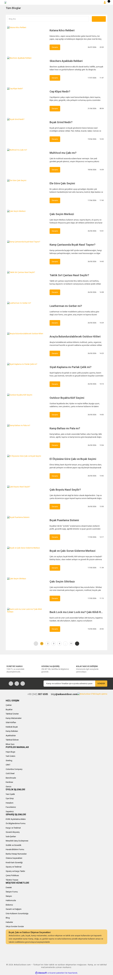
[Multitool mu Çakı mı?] (27, 162)
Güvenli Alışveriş (13, 832)
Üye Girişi (10, 798)
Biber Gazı (10, 744)
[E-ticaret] (56, 973)
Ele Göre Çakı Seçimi (62, 183)
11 (71, 644)
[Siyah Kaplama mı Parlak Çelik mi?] (27, 376)
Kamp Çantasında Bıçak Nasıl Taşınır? (72, 244)
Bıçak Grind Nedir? (61, 122)
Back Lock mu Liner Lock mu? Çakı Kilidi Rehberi (77, 612)
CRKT (8, 765)
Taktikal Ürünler (12, 714)
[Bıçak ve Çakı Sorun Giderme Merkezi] (27, 560)
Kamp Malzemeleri (13, 718)
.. (65, 644)
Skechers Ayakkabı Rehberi (66, 60)
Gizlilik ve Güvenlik (13, 845)
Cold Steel (10, 773)
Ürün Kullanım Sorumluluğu (17, 913)
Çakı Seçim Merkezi (62, 214)
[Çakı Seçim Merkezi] (27, 223)
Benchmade (11, 778)
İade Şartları (11, 836)
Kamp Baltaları (12, 731)
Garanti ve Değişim (13, 909)
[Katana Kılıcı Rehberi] (27, 39)
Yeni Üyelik (10, 794)
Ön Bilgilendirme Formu (15, 823)
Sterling (9, 760)
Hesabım (9, 803)
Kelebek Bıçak (12, 727)
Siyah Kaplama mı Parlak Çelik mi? (70, 367)
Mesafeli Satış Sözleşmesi (17, 841)
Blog (8, 918)
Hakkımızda (11, 900)
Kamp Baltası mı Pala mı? (65, 428)
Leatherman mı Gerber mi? (66, 305)
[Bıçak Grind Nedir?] (27, 131)
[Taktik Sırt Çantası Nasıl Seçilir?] (27, 284)
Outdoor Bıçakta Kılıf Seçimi (67, 397)
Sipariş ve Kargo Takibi (15, 871)
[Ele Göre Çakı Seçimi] (27, 192)
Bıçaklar (9, 709)
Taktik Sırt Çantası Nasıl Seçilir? (69, 275)
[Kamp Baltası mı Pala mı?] (27, 437)
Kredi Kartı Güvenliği (14, 862)
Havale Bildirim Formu (15, 849)
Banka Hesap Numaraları (16, 854)
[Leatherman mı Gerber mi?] (27, 315)
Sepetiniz (10, 811)
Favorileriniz (11, 807)
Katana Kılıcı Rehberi (62, 30)
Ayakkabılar (11, 735)
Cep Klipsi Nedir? (60, 91)
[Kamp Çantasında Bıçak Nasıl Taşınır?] (27, 253)
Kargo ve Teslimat (13, 828)
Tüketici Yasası (12, 880)
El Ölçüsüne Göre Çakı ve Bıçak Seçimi (73, 458)
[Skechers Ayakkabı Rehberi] (27, 70)
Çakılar (9, 705)
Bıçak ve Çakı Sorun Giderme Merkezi (72, 550)
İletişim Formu (12, 892)
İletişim (9, 896)
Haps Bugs (10, 752)
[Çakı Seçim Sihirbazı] (27, 590)
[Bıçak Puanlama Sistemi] (27, 529)
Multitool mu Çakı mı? (63, 152)
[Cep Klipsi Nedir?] (27, 100)
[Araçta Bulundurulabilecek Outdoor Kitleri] (27, 345)
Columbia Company (14, 769)
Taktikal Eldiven (12, 740)
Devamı (55, 47)
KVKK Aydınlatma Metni (16, 819)
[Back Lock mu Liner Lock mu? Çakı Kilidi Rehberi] (27, 621)
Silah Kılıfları (11, 722)
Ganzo (8, 786)
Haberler (9, 922)
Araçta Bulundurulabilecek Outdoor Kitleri (75, 336)
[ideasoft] (41, 972)
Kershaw (9, 782)
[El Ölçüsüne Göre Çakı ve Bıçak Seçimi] (27, 468)
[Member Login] (105, 2)
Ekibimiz (9, 905)
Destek (9, 887)
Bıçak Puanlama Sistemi (64, 520)
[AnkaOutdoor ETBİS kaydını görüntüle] (92, 694)
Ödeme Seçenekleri (14, 858)
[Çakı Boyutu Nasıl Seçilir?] (27, 498)
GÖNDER (101, 683)
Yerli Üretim (10, 756)
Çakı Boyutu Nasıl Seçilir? (65, 489)
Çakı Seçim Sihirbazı (62, 581)
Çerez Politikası (12, 875)
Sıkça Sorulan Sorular (15, 926)
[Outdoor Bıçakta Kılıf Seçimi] (27, 407)
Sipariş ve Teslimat (13, 867)
